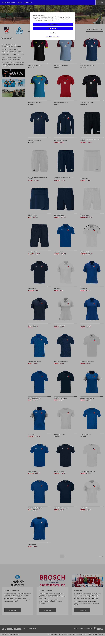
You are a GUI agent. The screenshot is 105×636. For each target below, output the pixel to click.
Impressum (56, 36)
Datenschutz (49, 36)
